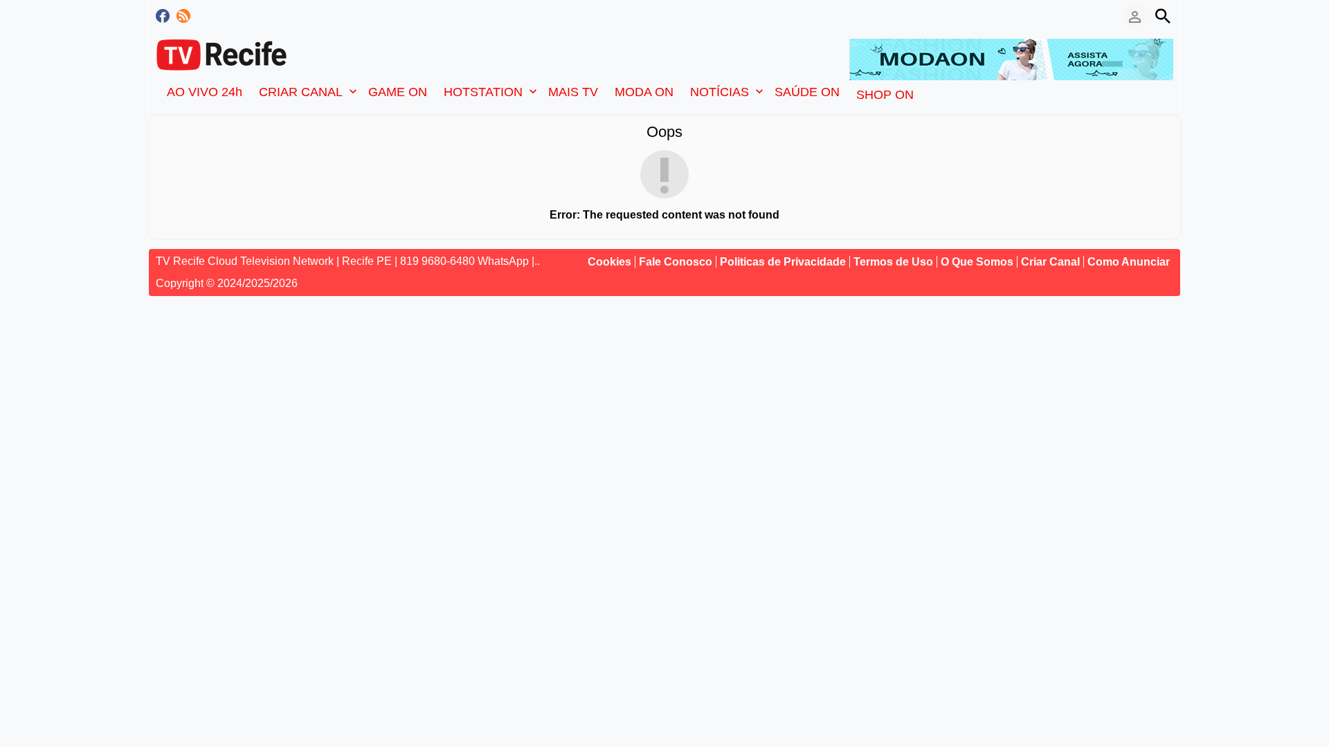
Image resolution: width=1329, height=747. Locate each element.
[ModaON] (1011, 58)
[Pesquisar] (1162, 16)
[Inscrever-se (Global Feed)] (183, 16)
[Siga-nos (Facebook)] (163, 16)
